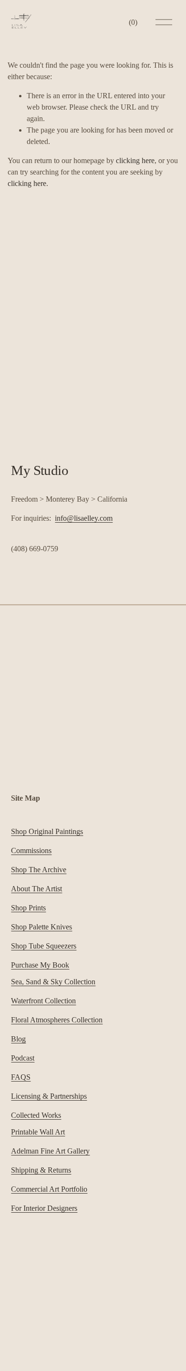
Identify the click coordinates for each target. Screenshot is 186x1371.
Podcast (22, 1058)
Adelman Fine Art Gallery (50, 1151)
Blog (18, 1039)
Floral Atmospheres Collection (57, 1020)
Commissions (31, 850)
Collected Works (36, 1115)
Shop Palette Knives (41, 927)
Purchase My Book (40, 965)
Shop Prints (28, 908)
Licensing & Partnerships (49, 1096)
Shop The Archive (38, 870)
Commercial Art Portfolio (49, 1189)
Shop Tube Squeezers (43, 946)
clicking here (135, 160)
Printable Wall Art (38, 1132)
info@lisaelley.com (84, 518)
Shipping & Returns (41, 1170)
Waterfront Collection (43, 1001)
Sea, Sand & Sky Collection (53, 982)
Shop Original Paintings (47, 831)
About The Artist (36, 889)
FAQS (21, 1077)
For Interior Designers (44, 1208)
